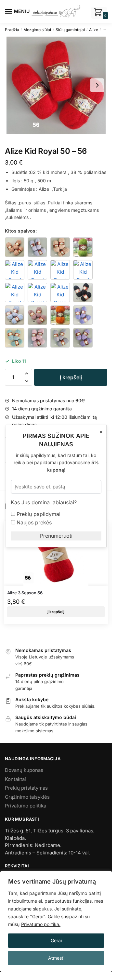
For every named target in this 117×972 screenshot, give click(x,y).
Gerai (56, 940)
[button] (26, 373)
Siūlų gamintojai (70, 29)
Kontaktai (15, 779)
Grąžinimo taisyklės (27, 797)
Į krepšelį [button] (55, 611)
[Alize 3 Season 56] (56, 553)
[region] (56, 921)
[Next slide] (97, 85)
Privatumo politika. (40, 924)
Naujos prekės (33, 522)
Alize (93, 29)
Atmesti (56, 958)
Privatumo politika (25, 806)
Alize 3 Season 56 (25, 592)
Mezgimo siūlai (37, 29)
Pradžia (12, 29)
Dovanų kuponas (24, 770)
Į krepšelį (71, 377)
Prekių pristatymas (26, 788)
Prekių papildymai (37, 513)
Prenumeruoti (56, 535)
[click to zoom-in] (56, 85)
